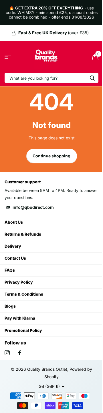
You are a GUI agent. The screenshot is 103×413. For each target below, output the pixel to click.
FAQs (10, 270)
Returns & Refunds (23, 234)
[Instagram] (7, 352)
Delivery (13, 246)
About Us (14, 222)
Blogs (10, 306)
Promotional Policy (23, 330)
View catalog (8, 57)
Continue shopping (51, 155)
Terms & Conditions (24, 294)
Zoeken (92, 78)
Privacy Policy (19, 282)
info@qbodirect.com (33, 207)
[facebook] (19, 352)
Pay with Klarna (20, 318)
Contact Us (15, 258)
